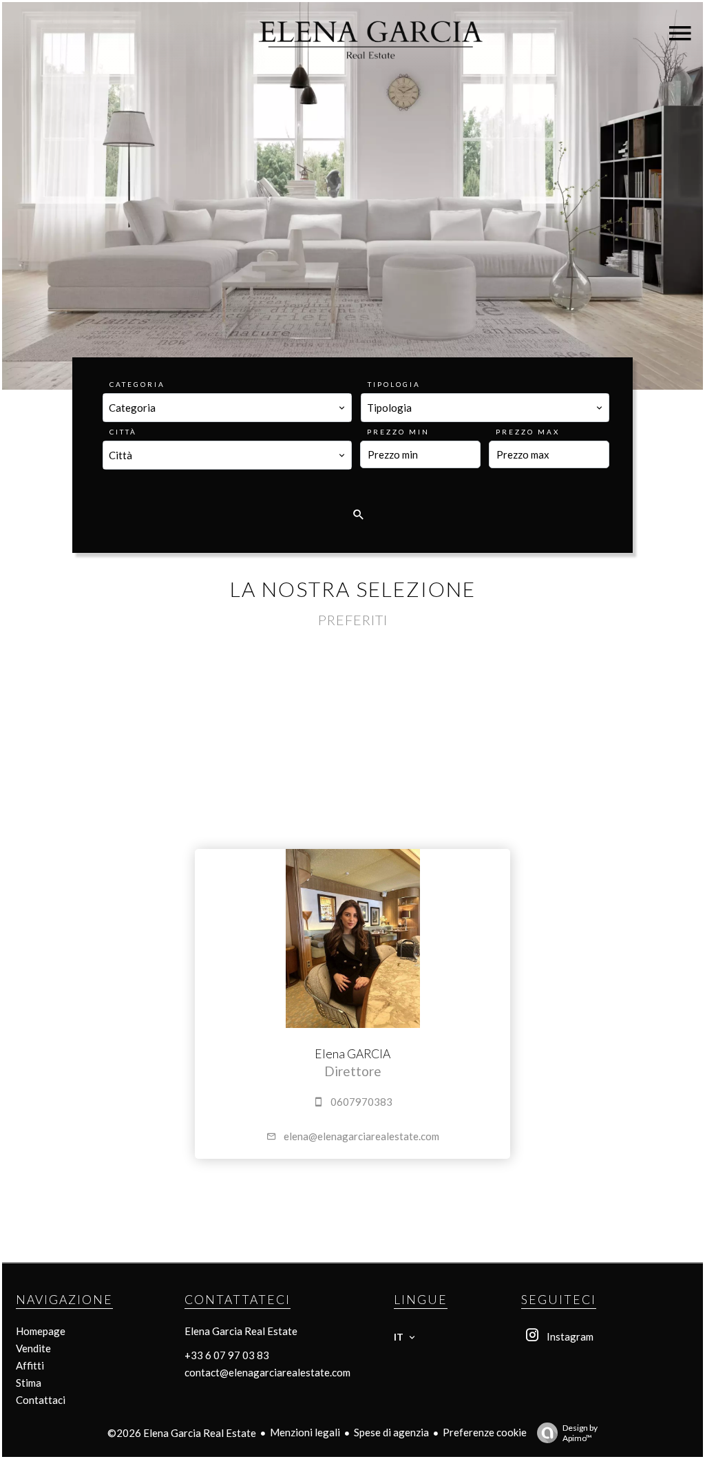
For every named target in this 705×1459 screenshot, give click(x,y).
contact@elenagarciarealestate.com (267, 1372)
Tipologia (394, 384)
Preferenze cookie (485, 1432)
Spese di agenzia (391, 1432)
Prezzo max (528, 432)
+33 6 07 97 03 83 (227, 1355)
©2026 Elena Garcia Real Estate (181, 1433)
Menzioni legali (305, 1432)
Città (123, 432)
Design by (580, 1433)
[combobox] (227, 407)
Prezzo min (398, 432)
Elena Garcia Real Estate (241, 1331)
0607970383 (361, 1101)
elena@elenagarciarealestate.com (361, 1136)
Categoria (137, 384)
